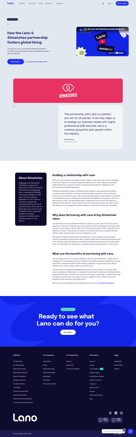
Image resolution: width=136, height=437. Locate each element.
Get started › (68, 332)
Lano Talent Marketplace (105, 283)
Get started (15, 62)
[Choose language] (103, 3)
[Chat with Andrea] (130, 431)
